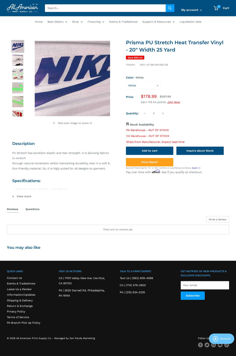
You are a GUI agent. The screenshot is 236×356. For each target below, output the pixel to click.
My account (190, 10)
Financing (94, 21)
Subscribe (193, 295)
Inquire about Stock (200, 150)
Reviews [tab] (12, 209)
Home (39, 21)
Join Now (173, 102)
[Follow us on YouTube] (220, 345)
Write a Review (217, 219)
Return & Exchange (20, 306)
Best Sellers (55, 21)
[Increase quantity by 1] (163, 113)
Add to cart (149, 150)
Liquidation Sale (190, 21)
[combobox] (105, 8)
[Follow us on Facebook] (200, 345)
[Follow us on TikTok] (226, 345)
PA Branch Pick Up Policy (23, 322)
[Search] (170, 8)
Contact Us (14, 278)
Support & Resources (156, 21)
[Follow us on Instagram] (213, 345)
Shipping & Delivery (20, 300)
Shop (75, 21)
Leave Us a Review (19, 289)
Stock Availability (142, 124)
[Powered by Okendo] (22, 221)
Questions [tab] (33, 209)
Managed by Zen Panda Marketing (74, 338)
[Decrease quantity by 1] (144, 113)
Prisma (130, 64)
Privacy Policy (16, 311)
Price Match (149, 162)
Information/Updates (21, 294)
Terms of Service (18, 317)
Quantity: (132, 113)
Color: (135, 77)
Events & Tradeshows (123, 21)
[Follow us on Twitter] (207, 345)
